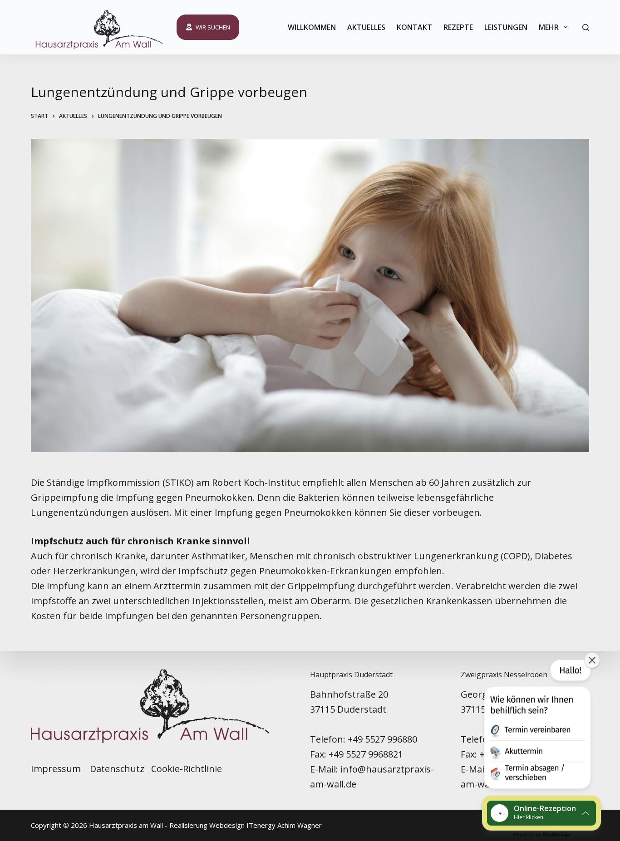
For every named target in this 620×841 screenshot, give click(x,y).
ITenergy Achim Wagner (284, 825)
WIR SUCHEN (213, 27)
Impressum (57, 769)
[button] (536, 726)
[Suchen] (585, 27)
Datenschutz (117, 769)
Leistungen (505, 27)
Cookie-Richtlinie (186, 769)
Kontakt (414, 27)
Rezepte (458, 27)
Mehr (549, 27)
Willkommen (312, 27)
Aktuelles (366, 27)
